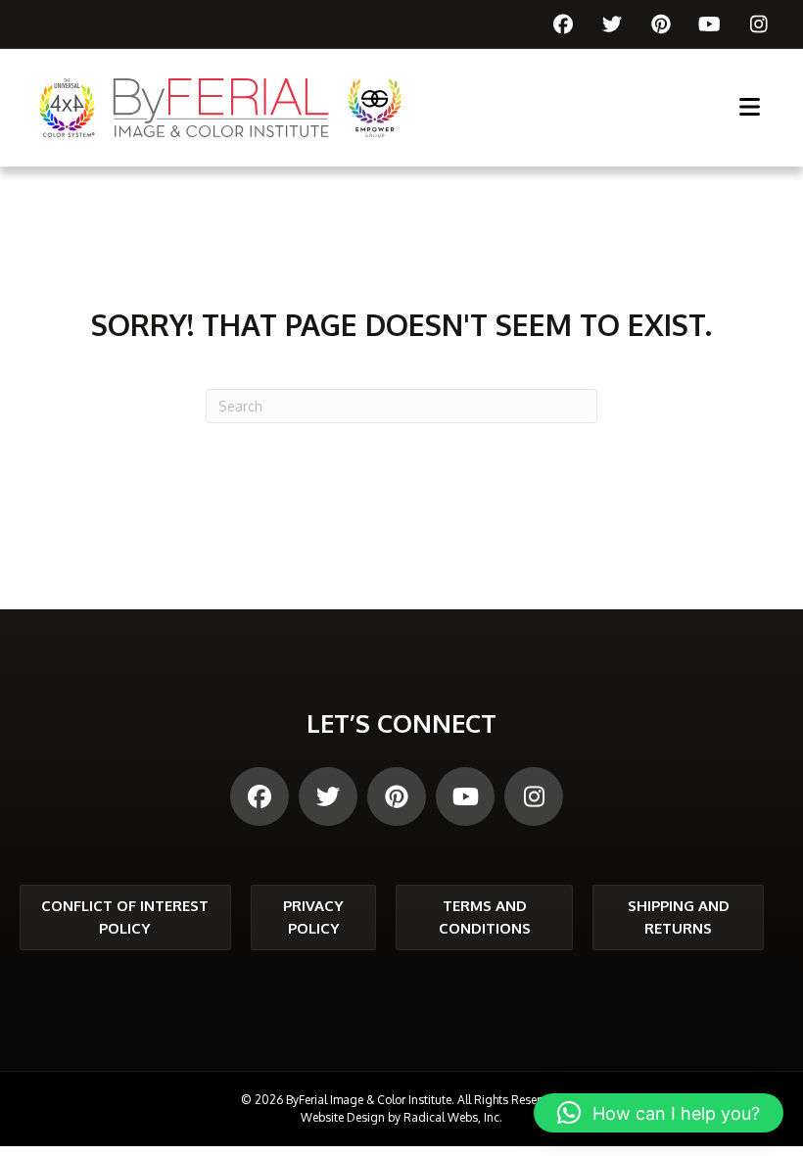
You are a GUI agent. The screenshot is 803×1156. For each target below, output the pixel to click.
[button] (658, 1112)
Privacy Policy (313, 917)
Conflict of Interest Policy (125, 917)
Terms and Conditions (485, 917)
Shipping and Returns (679, 917)
